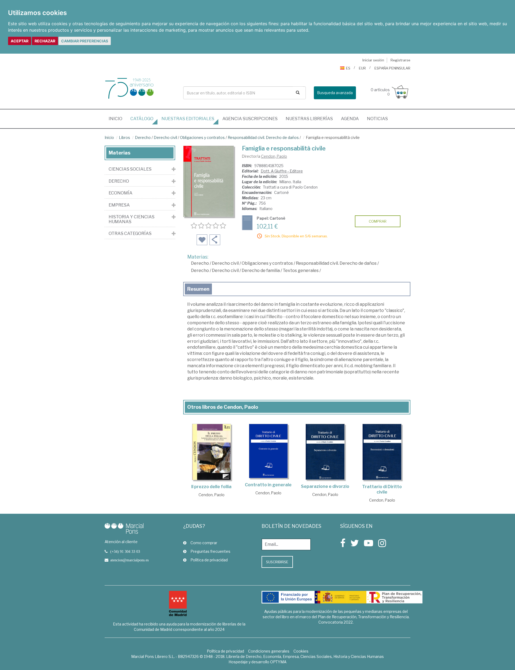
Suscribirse (277, 562)
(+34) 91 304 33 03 (125, 551)
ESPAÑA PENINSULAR (392, 68)
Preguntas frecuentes (210, 551)
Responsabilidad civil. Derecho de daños (263, 137)
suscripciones (250, 118)
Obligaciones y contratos (202, 137)
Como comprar (203, 542)
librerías (309, 118)
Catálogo (141, 118)
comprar (378, 221)
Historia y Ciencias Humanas (131, 219)
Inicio (117, 118)
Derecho (143, 137)
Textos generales (301, 270)
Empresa (119, 205)
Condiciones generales (268, 651)
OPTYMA (278, 662)
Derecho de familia (261, 270)
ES (348, 68)
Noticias (377, 118)
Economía (121, 193)
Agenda (350, 118)
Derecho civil (165, 137)
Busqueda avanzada (335, 92)
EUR (362, 68)
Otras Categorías (130, 233)
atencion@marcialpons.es (129, 560)
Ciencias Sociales (130, 169)
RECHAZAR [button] (45, 41)
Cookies (300, 651)
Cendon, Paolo (274, 156)
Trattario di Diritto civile (382, 489)
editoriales (187, 118)
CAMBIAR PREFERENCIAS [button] (84, 41)
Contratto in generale (268, 484)
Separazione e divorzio (325, 486)
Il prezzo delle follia (211, 486)
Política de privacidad (209, 560)
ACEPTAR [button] (19, 41)
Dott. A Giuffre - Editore (282, 171)
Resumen (198, 289)
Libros (124, 137)
